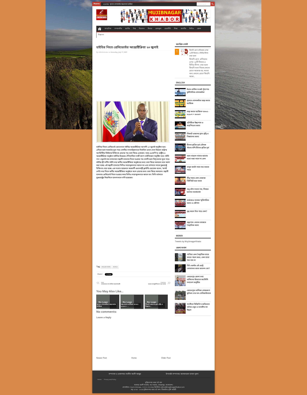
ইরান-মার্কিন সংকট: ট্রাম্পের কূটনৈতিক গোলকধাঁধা (198, 91)
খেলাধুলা (158, 29)
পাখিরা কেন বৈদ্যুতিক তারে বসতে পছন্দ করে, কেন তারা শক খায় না (198, 257)
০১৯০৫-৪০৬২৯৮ (135, 387)
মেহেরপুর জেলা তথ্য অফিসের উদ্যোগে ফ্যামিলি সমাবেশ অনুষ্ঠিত (197, 279)
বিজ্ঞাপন (101, 35)
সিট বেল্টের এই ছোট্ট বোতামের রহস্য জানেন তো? (198, 267)
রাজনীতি (168, 29)
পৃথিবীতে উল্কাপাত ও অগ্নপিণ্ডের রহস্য (195, 124)
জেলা (199, 29)
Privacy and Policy (110, 380)
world (115, 267)
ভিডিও (191, 29)
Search (212, 4)
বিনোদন (142, 29)
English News (106, 267)
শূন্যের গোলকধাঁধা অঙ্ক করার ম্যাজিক (198, 102)
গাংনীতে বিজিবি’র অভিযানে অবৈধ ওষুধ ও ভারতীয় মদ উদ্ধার (198, 307)
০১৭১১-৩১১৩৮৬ (148, 387)
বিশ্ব (134, 29)
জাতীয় (127, 29)
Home (99, 29)
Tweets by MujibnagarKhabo (188, 241)
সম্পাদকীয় (118, 29)
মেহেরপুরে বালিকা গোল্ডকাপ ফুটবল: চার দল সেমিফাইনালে (199, 292)
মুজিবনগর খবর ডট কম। (152, 390)
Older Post (166, 358)
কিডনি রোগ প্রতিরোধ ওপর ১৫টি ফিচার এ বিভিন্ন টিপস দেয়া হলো (198, 53)
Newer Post (101, 358)
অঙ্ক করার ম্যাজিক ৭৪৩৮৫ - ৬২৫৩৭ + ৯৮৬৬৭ (198, 113)
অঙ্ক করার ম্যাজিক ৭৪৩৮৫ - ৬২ (119, 4)
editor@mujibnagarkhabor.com (173, 387)
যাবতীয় (183, 29)
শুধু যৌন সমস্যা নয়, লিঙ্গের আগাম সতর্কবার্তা (198, 190)
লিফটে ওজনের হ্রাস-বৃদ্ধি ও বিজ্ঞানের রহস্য (198, 135)
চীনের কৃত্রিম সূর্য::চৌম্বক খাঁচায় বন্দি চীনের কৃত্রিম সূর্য (198, 146)
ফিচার (150, 29)
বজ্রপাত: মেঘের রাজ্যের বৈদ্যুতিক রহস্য (196, 224)
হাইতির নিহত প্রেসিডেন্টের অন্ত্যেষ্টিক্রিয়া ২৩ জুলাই (127, 47)
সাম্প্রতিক (108, 29)
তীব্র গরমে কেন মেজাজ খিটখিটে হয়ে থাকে (196, 179)
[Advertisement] (9, 38)
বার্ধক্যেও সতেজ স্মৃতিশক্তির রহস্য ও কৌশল (198, 202)
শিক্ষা (176, 29)
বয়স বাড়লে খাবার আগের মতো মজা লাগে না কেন (197, 157)
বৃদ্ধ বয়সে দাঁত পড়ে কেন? (197, 211)
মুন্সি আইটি (172, 390)
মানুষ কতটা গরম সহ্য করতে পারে (198, 168)
